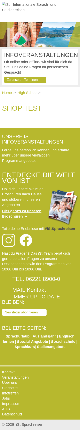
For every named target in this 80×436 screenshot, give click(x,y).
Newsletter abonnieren (21, 312)
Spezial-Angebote (32, 342)
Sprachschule (63, 342)
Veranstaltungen (15, 377)
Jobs (6, 398)
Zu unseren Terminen (22, 79)
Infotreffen (10, 393)
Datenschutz (12, 414)
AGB (6, 409)
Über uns (9, 382)
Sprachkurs (25, 347)
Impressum (11, 404)
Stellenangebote (51, 347)
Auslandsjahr (44, 336)
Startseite (10, 388)
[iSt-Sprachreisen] (40, 7)
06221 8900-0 (43, 279)
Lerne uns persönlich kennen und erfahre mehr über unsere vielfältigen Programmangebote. (35, 155)
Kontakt (36, 290)
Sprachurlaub (18, 336)
